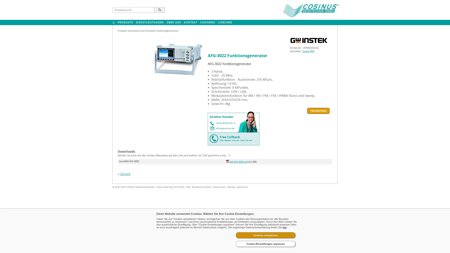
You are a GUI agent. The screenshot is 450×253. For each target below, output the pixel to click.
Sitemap (231, 187)
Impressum (242, 187)
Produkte (125, 22)
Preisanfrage (318, 110)
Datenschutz (219, 187)
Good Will (308, 51)
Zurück (125, 174)
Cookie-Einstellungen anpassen (265, 243)
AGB (188, 187)
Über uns (174, 22)
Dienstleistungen (150, 22)
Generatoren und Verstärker (142, 30)
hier (285, 227)
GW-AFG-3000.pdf (238, 161)
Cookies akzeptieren (265, 235)
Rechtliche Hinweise (201, 187)
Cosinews (207, 22)
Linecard (225, 22)
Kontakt (190, 22)
